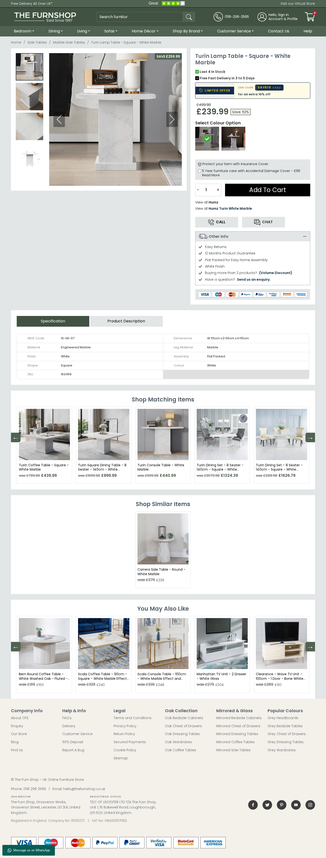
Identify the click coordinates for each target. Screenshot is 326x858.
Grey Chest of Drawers (287, 733)
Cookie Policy (125, 750)
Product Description (126, 321)
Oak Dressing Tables (182, 733)
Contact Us (278, 31)
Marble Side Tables (69, 42)
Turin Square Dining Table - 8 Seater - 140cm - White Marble (102, 469)
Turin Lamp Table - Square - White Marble (126, 42)
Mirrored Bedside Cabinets (239, 718)
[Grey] (233, 139)
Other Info (218, 236)
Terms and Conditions (133, 718)
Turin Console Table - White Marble (160, 467)
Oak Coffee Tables (180, 750)
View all (206, 202)
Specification (53, 321)
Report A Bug (73, 750)
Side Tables (37, 42)
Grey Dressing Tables (286, 742)
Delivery (68, 726)
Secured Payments (130, 742)
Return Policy (124, 733)
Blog (15, 742)
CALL (221, 222)
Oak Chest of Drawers (183, 726)
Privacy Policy (125, 726)
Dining (54, 31)
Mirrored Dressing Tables (237, 733)
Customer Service (234, 31)
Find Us (17, 750)
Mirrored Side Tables (233, 750)
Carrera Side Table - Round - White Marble (161, 571)
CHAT (267, 222)
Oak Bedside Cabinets (184, 718)
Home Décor (144, 31)
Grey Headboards (283, 718)
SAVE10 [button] (269, 87)
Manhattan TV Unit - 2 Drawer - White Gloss (221, 676)
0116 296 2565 (34, 789)
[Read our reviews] (166, 3)
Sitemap (121, 758)
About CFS (19, 718)
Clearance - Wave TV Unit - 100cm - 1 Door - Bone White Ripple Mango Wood (279, 678)
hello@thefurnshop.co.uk (84, 789)
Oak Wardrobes (178, 742)
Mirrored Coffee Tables (235, 742)
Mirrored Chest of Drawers (238, 726)
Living (82, 31)
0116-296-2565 (237, 17)
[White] (207, 139)
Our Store (19, 733)
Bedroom (22, 31)
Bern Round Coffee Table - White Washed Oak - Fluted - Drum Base (43, 678)
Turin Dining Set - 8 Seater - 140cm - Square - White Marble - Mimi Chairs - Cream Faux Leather (281, 472)
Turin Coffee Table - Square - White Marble (44, 467)
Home (16, 42)
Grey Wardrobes (282, 750)
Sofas (109, 31)
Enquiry (17, 726)
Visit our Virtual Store (297, 3)
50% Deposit (72, 742)
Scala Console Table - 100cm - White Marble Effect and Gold (161, 678)
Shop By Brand (186, 31)
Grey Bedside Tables (285, 726)
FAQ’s (67, 718)
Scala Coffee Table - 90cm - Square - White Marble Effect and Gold (102, 678)
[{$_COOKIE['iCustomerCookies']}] (310, 805)
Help (308, 31)
